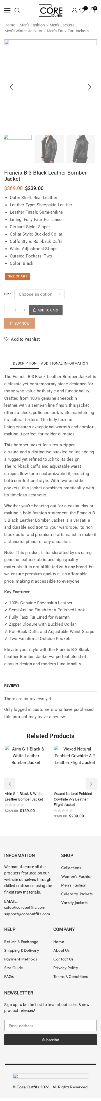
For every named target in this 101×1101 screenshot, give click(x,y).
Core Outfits (28, 1086)
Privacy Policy (65, 967)
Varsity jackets (74, 902)
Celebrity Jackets (77, 893)
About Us (61, 950)
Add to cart (48, 310)
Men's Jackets (62, 25)
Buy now (22, 323)
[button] (7, 10)
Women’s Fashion (77, 876)
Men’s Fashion (74, 885)
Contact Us (63, 959)
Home (9, 25)
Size (8, 294)
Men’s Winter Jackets (23, 31)
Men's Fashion (32, 25)
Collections (71, 867)
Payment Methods (20, 959)
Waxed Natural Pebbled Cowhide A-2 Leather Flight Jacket (73, 799)
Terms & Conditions (70, 976)
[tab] (24, 363)
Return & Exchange (21, 941)
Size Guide (13, 967)
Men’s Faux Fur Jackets (68, 31)
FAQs (9, 976)
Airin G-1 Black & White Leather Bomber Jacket (24, 796)
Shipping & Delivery (21, 950)
